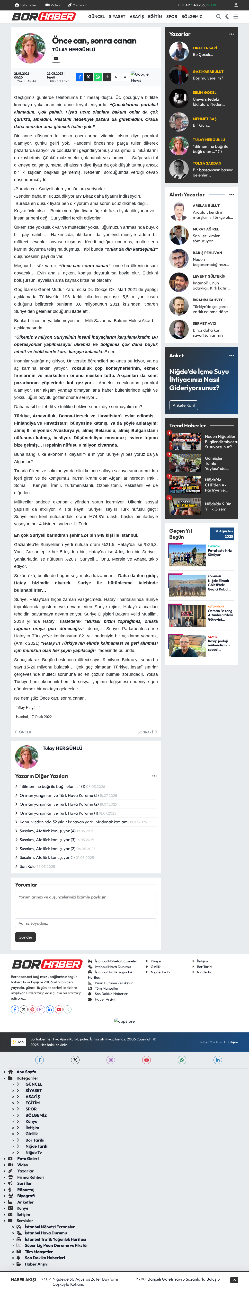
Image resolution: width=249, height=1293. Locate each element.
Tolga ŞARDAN (207, 163)
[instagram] (111, 1060)
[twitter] (75, 1060)
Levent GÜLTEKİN (209, 276)
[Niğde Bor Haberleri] (43, 16)
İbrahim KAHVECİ (208, 300)
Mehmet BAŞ (205, 118)
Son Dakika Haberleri (111, 993)
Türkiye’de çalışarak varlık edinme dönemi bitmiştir (212, 309)
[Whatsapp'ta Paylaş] (98, 77)
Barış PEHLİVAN (207, 252)
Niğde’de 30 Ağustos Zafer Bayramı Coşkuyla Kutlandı (85, 1281)
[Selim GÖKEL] (179, 97)
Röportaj (26, 1189)
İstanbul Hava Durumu (113, 966)
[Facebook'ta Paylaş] (79, 77)
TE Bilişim (230, 1042)
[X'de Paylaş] (88, 77)
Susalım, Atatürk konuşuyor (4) (48, 830)
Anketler (25, 1202)
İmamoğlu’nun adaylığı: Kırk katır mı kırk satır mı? (212, 285)
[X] (24, 1009)
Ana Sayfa (26, 1071)
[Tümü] (231, 34)
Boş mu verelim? (208, 77)
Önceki (25, 732)
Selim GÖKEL (204, 92)
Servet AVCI (204, 323)
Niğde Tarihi (160, 972)
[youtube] (146, 1060)
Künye (156, 961)
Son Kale (28, 866)
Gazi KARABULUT (208, 71)
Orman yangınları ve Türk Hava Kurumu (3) (60, 795)
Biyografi (26, 1195)
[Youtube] (59, 1009)
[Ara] (218, 16)
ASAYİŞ (137, 16)
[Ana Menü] (235, 16)
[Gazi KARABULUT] (179, 74)
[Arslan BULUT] (179, 210)
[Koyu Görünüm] (227, 16)
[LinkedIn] (50, 1009)
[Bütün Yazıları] (154, 775)
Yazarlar (80, 5)
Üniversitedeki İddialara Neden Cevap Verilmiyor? (210, 102)
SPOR (171, 16)
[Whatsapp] (67, 1009)
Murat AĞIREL (206, 229)
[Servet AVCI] (179, 328)
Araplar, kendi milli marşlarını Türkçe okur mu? (213, 215)
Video (55, 5)
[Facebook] (15, 1009)
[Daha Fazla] (107, 77)
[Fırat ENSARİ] (179, 50)
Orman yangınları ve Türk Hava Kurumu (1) (59, 813)
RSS (21, 1042)
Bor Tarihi (204, 966)
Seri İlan (25, 1183)
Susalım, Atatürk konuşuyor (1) (48, 857)
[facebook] (39, 1060)
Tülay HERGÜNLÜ (73, 49)
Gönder (25, 937)
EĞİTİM (155, 16)
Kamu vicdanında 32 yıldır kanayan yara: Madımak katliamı (75, 821)
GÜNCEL (96, 16)
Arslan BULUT (206, 205)
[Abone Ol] (144, 77)
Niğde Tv (204, 972)
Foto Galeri (28, 5)
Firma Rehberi (30, 1177)
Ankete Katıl (184, 405)
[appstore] (124, 1020)
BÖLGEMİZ (191, 16)
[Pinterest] (32, 1009)
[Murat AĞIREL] (179, 234)
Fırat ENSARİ (205, 48)
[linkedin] (217, 1060)
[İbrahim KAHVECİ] (179, 305)
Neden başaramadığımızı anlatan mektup (209, 262)
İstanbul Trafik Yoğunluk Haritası (55, 1239)
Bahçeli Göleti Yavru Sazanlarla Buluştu (184, 1279)
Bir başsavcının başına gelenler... (213, 172)
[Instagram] (41, 1009)
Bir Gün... (201, 125)
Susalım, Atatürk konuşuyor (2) (48, 848)
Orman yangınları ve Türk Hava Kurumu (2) (60, 804)
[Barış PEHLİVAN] (179, 258)
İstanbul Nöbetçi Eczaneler (116, 961)
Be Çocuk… (203, 54)
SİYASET (117, 16)
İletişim (202, 961)
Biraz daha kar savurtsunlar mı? (208, 332)
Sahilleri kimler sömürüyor (206, 238)
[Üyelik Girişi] (234, 5)
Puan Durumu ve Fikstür (114, 983)
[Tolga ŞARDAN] (179, 168)
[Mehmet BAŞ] (179, 121)
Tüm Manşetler (106, 988)
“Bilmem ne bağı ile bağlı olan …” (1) (53, 786)
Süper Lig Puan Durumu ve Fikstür (56, 1245)
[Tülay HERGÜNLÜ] (30, 47)
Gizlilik (155, 966)
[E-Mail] (56, 59)
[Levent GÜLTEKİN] (179, 281)
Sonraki (146, 732)
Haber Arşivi (105, 999)
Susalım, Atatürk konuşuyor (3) (48, 839)
